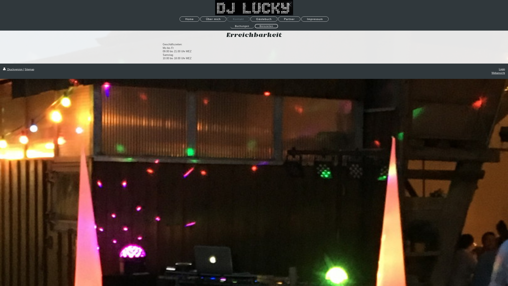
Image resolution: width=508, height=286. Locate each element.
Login (502, 69)
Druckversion (15, 69)
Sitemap (29, 69)
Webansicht (498, 73)
